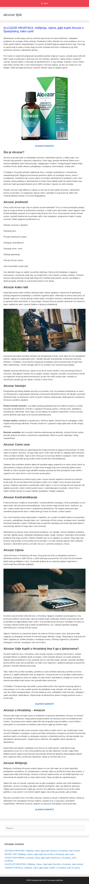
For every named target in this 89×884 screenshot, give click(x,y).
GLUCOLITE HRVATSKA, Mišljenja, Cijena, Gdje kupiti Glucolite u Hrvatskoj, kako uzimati (44, 864)
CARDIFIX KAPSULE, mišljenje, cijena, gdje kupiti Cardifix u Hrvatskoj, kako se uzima (42, 868)
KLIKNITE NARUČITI (44, 146)
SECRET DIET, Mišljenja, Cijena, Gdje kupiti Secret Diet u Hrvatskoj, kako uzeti (39, 854)
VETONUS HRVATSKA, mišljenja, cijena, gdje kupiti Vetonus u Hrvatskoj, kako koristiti (42, 851)
